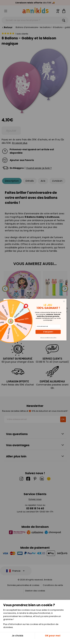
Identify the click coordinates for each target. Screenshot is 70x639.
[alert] (35, 319)
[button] (48, 332)
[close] (64, 301)
